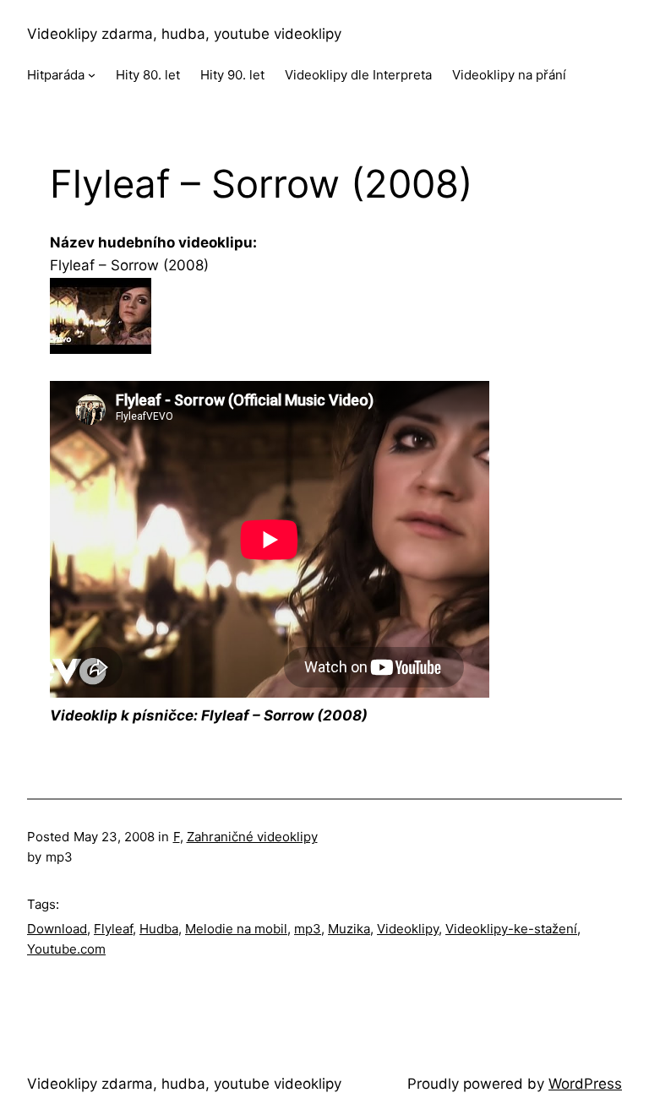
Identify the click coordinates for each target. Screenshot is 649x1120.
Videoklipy (408, 929)
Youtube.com (66, 949)
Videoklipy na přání (509, 75)
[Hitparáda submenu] (91, 75)
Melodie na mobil (236, 929)
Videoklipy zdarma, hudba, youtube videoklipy (184, 33)
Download (57, 929)
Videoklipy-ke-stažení (511, 929)
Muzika (349, 929)
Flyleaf (113, 929)
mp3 (307, 929)
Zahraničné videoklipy (252, 837)
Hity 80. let (148, 75)
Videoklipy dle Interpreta (358, 75)
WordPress (585, 1083)
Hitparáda (56, 75)
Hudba (158, 929)
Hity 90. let (232, 75)
